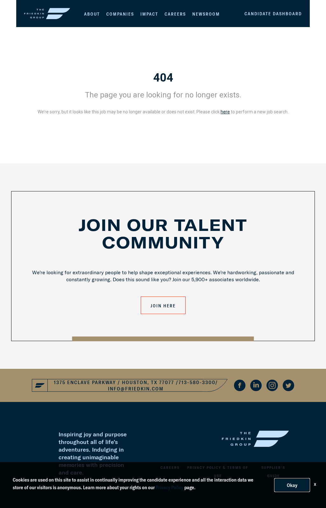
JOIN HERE (163, 306)
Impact (149, 14)
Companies (120, 14)
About (92, 14)
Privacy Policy (169, 487)
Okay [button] (292, 485)
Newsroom (206, 14)
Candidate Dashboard (273, 14)
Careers (175, 14)
